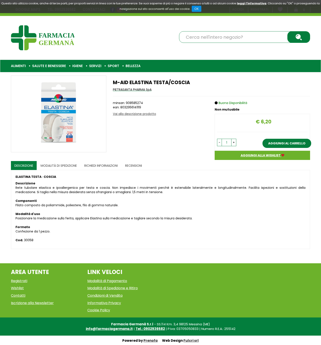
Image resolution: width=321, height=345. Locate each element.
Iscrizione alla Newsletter (32, 302)
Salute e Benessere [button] (49, 66)
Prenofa (150, 340)
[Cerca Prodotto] (298, 37)
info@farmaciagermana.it (109, 328)
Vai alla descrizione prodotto (134, 114)
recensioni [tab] (133, 165)
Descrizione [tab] (23, 165)
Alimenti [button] (18, 66)
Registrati (19, 280)
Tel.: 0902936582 (150, 328)
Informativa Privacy (104, 302)
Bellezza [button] (133, 66)
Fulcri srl (191, 340)
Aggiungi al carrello (286, 143)
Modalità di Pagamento (107, 280)
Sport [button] (113, 66)
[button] (219, 142)
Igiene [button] (77, 66)
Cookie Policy (98, 310)
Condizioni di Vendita (105, 295)
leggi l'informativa (251, 3)
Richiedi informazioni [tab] (101, 165)
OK (196, 9)
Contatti (18, 295)
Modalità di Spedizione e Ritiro (112, 288)
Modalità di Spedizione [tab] (59, 165)
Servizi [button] (95, 66)
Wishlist (17, 288)
